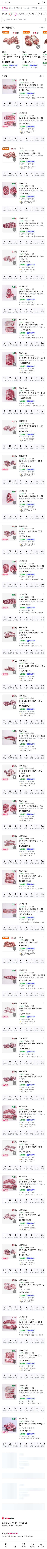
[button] (4, 14)
